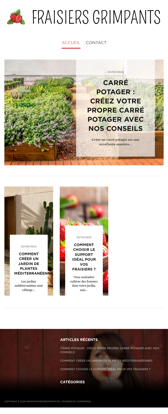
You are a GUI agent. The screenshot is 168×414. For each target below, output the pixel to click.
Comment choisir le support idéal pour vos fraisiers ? (105, 369)
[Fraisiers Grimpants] (84, 16)
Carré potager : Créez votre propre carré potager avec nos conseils (109, 350)
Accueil (71, 42)
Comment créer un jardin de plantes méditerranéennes (34, 264)
